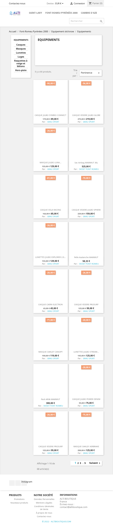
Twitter (18, 483)
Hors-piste (20, 70)
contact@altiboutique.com (73, 507)
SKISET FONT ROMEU (89, 169)
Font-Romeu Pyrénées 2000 (61, 12)
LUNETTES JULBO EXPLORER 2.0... (50, 257)
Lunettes (21, 52)
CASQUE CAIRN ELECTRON (50, 304)
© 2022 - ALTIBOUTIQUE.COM (56, 521)
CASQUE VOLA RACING (50, 209)
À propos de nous (44, 512)
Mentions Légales (44, 502)
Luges (21, 56)
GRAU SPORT (53, 121)
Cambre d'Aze (89, 12)
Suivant (95, 463)
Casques (20, 44)
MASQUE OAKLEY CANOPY (50, 351)
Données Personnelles (44, 499)
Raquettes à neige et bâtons (20, 63)
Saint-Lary (35, 12)
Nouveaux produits (19, 502)
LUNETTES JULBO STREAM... (86, 351)
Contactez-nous (17, 3)
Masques (21, 48)
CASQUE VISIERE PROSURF (86, 304)
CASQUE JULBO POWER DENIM (86, 399)
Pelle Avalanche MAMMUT (86, 257)
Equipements (21, 39)
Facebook (12, 483)
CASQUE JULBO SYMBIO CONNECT (50, 115)
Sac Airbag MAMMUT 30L (86, 162)
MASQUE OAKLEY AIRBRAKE (86, 446)
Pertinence (90, 73)
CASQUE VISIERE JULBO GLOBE (86, 115)
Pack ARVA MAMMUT (50, 399)
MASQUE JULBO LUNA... (50, 162)
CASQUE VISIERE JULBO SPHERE (86, 209)
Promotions (19, 499)
